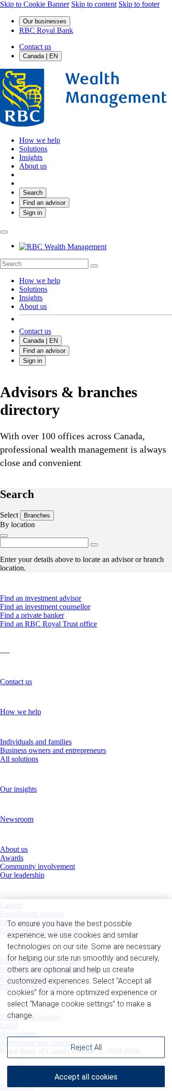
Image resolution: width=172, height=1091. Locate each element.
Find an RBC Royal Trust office (48, 624)
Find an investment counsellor (45, 607)
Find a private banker (32, 615)
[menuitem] (86, 264)
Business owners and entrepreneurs (53, 750)
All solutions (19, 759)
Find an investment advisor (40, 598)
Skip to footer (139, 4)
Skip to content (94, 4)
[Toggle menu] (4, 232)
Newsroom (16, 819)
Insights (31, 298)
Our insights (18, 789)
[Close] (153, 868)
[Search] (94, 266)
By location (17, 524)
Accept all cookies (86, 1035)
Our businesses (44, 21)
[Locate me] (4, 535)
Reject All (86, 1005)
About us (33, 306)
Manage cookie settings (86, 1063)
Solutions (33, 289)
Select (10, 515)
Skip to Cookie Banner (34, 4)
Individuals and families (36, 742)
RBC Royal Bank (46, 30)
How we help (39, 280)
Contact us (35, 46)
